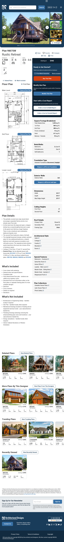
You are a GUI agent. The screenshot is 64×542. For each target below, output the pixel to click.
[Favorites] (54, 7)
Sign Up (57, 501)
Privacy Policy (15, 534)
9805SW (15, 257)
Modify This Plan (47, 93)
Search (41, 7)
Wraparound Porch (40, 275)
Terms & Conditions (33, 534)
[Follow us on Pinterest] (47, 524)
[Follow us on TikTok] (61, 524)
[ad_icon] (4, 7)
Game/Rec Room (39, 262)
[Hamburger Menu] (61, 7)
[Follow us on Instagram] (52, 524)
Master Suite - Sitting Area (42, 269)
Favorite (47, 53)
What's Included (21, 80)
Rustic (36, 248)
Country (37, 243)
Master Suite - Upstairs (41, 272)
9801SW (9, 257)
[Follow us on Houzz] (49, 524)
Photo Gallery (38, 290)
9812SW (12, 253)
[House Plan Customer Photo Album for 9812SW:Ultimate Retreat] (4, 357)
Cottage (37, 241)
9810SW (28, 257)
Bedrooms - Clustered (41, 259)
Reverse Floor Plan (25, 90)
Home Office (38, 264)
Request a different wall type (47, 182)
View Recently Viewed (30, 452)
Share (39, 53)
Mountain (37, 246)
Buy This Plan (47, 78)
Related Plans (8, 80)
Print (51, 56)
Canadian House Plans (41, 285)
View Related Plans (27, 353)
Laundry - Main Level (41, 267)
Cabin (36, 238)
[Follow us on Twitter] (56, 524)
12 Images (57, 43)
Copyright (50, 534)
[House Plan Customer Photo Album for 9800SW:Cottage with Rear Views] (57, 390)
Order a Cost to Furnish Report (47, 113)
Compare (56, 53)
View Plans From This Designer (44, 386)
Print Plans (26, 84)
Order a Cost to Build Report (47, 108)
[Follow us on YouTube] (59, 524)
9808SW (20, 257)
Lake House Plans (40, 288)
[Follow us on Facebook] (54, 524)
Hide (44, 56)
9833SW (28, 253)
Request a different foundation (47, 167)
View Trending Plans (28, 419)
